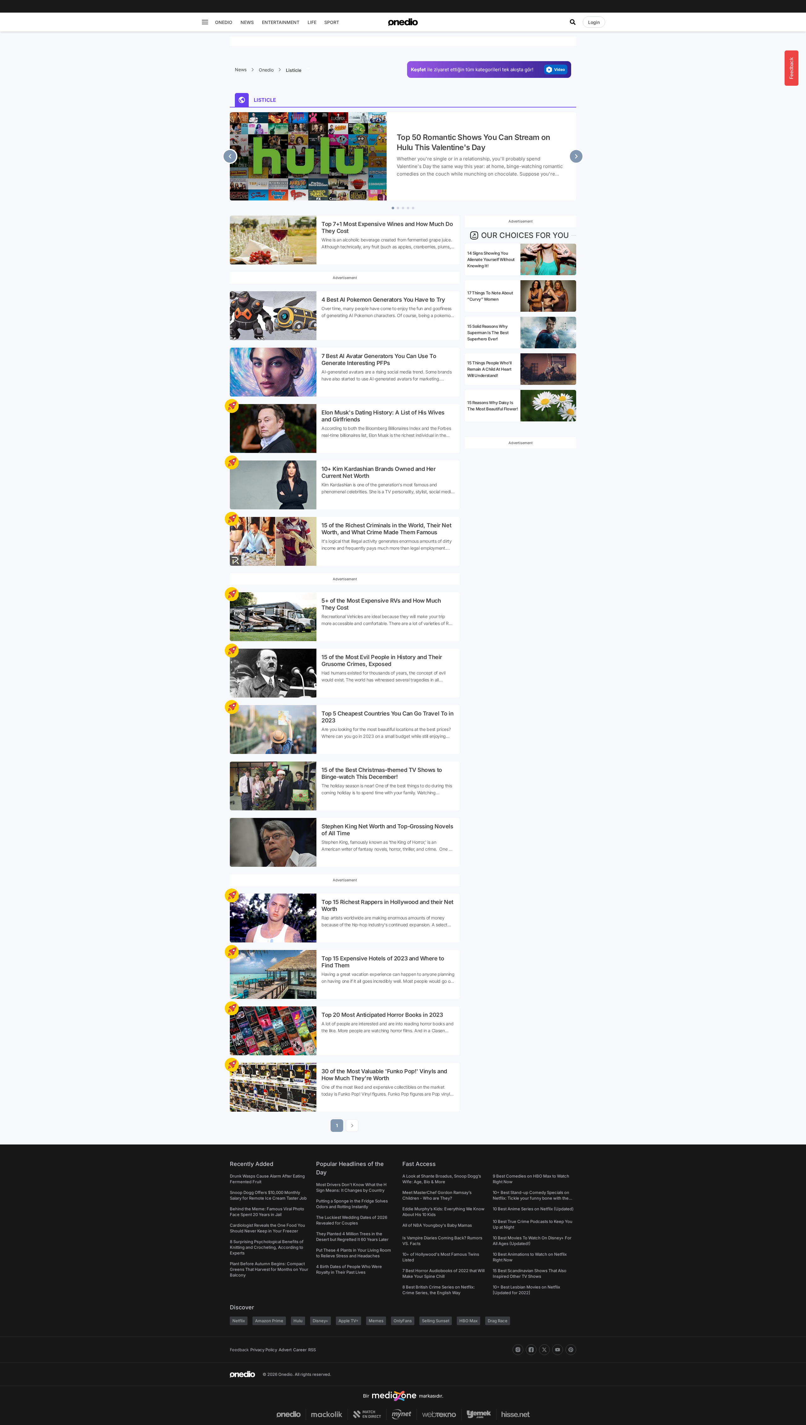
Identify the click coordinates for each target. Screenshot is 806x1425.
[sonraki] (576, 156)
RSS (312, 1349)
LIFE (312, 22)
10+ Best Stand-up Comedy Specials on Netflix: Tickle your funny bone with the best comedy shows (531, 1198)
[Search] (572, 22)
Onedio (266, 69)
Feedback (239, 1349)
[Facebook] (531, 1349)
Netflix (238, 1320)
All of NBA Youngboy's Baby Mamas (437, 1225)
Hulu (298, 1320)
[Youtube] (557, 1349)
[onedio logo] (403, 22)
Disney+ (320, 1320)
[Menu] (205, 22)
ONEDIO (223, 22)
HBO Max (468, 1320)
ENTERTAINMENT (280, 22)
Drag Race (498, 1320)
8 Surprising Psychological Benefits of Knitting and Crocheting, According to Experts (267, 1247)
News (241, 69)
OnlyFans (403, 1320)
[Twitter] (544, 1349)
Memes (376, 1320)
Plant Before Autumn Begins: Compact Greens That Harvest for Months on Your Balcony (269, 1269)
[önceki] (229, 156)
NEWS (247, 22)
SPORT (331, 22)
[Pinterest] (570, 1349)
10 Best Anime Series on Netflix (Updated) (533, 1208)
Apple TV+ (348, 1320)
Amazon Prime (269, 1320)
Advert (285, 1349)
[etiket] (232, 406)
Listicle (294, 70)
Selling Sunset (435, 1320)
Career (300, 1349)
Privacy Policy (263, 1349)
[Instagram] (518, 1349)
